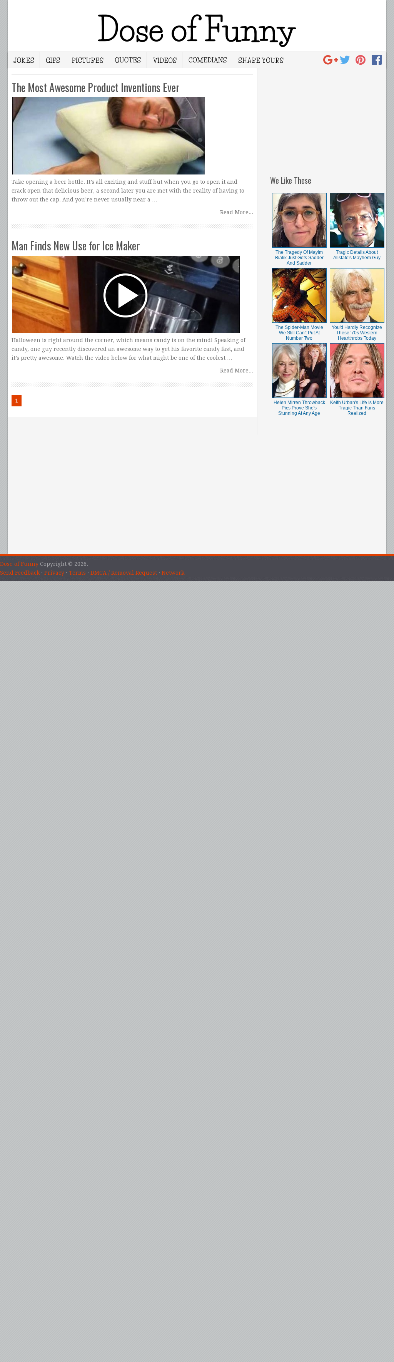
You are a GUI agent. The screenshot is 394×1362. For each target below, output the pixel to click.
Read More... (236, 212)
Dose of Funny (19, 564)
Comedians (207, 60)
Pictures (87, 60)
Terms (77, 573)
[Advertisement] (328, 116)
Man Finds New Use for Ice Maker (76, 245)
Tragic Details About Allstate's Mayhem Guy (357, 255)
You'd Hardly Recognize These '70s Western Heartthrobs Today (357, 333)
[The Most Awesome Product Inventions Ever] (132, 129)
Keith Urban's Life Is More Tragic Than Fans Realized (357, 408)
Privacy (54, 573)
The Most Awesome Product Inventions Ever (96, 87)
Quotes (128, 60)
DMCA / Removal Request (123, 573)
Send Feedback (20, 573)
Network (173, 573)
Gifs (53, 60)
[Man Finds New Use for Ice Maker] (132, 287)
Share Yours (261, 60)
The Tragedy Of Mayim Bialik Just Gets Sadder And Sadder (299, 258)
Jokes (24, 60)
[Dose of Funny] (331, 62)
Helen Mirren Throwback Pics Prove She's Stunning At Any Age (299, 408)
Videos (164, 60)
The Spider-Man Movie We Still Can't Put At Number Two (299, 333)
